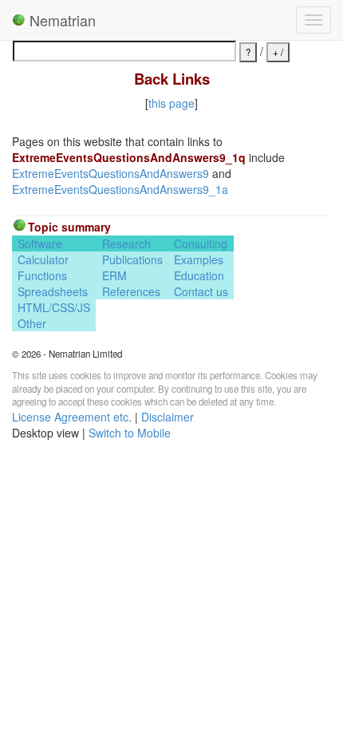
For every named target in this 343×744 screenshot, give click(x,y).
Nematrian (61, 20)
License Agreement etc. (72, 417)
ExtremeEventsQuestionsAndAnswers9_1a (120, 189)
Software (40, 243)
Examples (198, 259)
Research (126, 243)
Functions (42, 275)
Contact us (201, 291)
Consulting (200, 243)
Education (199, 275)
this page (171, 103)
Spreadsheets (53, 291)
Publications (132, 259)
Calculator (43, 259)
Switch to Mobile (130, 433)
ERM (114, 275)
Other (32, 323)
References (131, 291)
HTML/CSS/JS (54, 307)
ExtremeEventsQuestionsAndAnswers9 (110, 173)
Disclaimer (167, 417)
